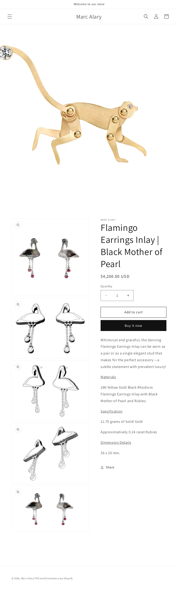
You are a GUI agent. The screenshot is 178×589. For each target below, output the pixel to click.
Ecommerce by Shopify (59, 578)
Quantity (106, 286)
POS (37, 578)
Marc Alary (27, 578)
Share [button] (110, 467)
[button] (10, 16)
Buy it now (133, 325)
